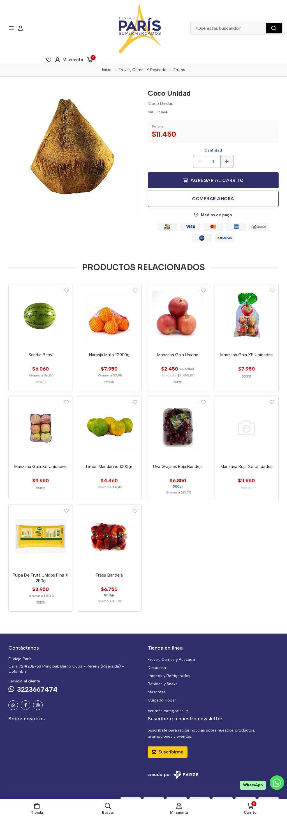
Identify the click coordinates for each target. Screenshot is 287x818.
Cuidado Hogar (162, 700)
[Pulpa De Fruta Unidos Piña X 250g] (41, 536)
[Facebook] (25, 705)
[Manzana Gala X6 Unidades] (41, 428)
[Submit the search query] (274, 28)
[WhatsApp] (13, 705)
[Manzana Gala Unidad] (178, 316)
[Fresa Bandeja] (109, 536)
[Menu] (11, 28)
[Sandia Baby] (41, 316)
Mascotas (157, 692)
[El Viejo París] (140, 28)
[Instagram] (38, 705)
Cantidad (213, 150)
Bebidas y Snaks (162, 684)
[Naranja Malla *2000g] (109, 316)
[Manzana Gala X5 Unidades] (246, 316)
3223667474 (37, 689)
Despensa (157, 667)
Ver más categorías (166, 711)
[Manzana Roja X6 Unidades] (246, 428)
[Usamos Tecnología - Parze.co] (173, 775)
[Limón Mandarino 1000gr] (109, 428)
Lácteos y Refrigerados (169, 675)
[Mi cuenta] (20, 28)
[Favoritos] (48, 59)
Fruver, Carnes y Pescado (171, 659)
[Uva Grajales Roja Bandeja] (178, 428)
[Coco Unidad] (73, 150)
